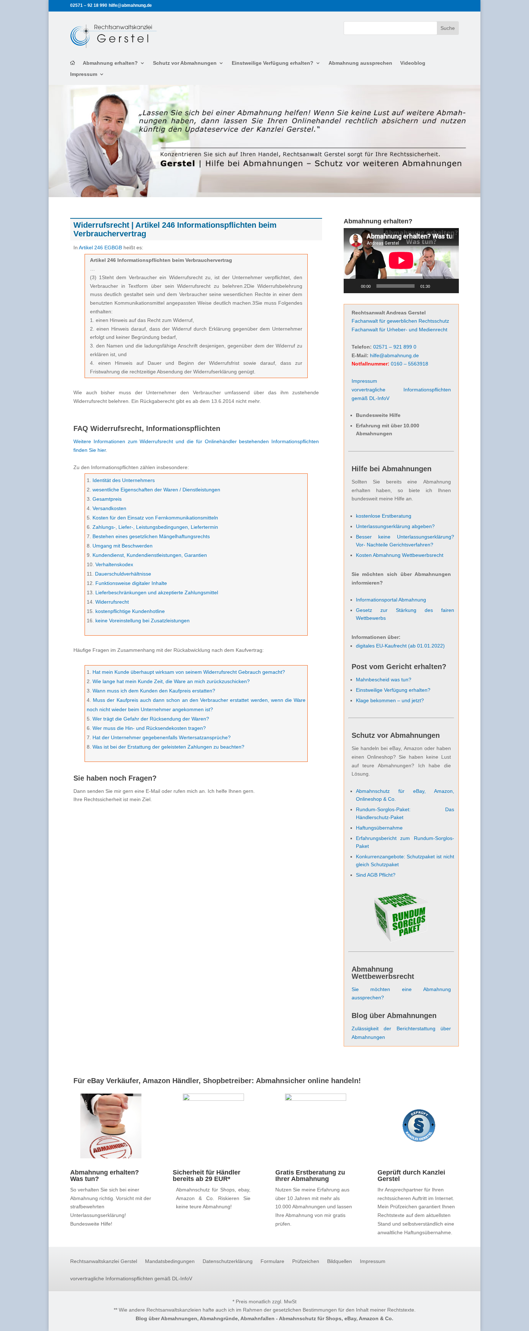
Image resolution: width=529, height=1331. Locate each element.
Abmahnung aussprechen (360, 63)
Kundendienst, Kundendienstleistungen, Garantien (149, 555)
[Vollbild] (449, 286)
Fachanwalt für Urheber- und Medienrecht (399, 329)
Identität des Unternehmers (123, 480)
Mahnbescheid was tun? (383, 679)
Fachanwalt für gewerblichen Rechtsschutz (400, 321)
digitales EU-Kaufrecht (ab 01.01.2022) (400, 646)
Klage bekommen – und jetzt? (390, 700)
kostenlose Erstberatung (383, 516)
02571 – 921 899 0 (394, 347)
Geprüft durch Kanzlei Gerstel (411, 1175)
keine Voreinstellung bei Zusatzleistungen (142, 620)
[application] (401, 260)
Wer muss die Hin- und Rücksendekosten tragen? (149, 728)
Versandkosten (109, 508)
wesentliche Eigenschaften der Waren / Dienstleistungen (156, 489)
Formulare (272, 1261)
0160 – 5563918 (409, 364)
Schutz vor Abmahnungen (185, 63)
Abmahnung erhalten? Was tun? (104, 1175)
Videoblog (412, 63)
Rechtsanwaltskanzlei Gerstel (103, 1261)
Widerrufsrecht (112, 602)
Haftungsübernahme (379, 828)
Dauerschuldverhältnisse (123, 574)
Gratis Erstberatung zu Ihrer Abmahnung (310, 1175)
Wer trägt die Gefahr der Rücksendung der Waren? (150, 719)
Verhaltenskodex (114, 564)
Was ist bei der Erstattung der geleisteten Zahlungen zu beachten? (168, 747)
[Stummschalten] (438, 286)
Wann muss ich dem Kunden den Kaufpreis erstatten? (153, 691)
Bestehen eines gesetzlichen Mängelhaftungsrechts (151, 536)
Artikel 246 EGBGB (100, 247)
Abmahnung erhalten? (110, 63)
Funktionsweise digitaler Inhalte (131, 583)
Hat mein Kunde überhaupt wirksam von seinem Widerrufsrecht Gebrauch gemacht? (188, 672)
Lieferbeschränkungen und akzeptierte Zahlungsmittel (156, 592)
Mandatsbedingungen (170, 1261)
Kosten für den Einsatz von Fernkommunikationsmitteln (155, 518)
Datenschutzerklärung (228, 1261)
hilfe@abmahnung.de (394, 355)
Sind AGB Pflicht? (375, 875)
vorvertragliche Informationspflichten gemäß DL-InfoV (131, 1278)
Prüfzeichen (305, 1261)
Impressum (83, 74)
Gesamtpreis (107, 499)
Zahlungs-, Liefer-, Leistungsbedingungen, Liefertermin (155, 527)
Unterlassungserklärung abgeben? (395, 526)
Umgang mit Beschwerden (122, 546)
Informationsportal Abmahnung (391, 600)
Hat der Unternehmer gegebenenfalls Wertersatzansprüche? (161, 737)
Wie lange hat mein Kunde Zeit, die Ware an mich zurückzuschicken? (171, 681)
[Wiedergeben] (353, 286)
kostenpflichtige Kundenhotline (130, 611)
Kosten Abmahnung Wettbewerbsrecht (399, 555)
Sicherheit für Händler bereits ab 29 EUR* (206, 1175)
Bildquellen (339, 1261)
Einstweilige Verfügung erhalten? (272, 63)
